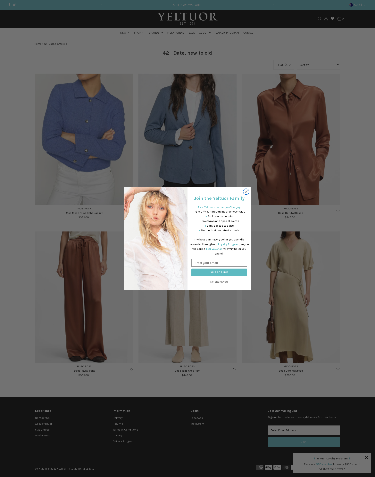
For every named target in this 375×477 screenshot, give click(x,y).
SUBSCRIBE (219, 272)
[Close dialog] (246, 192)
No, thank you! (219, 281)
